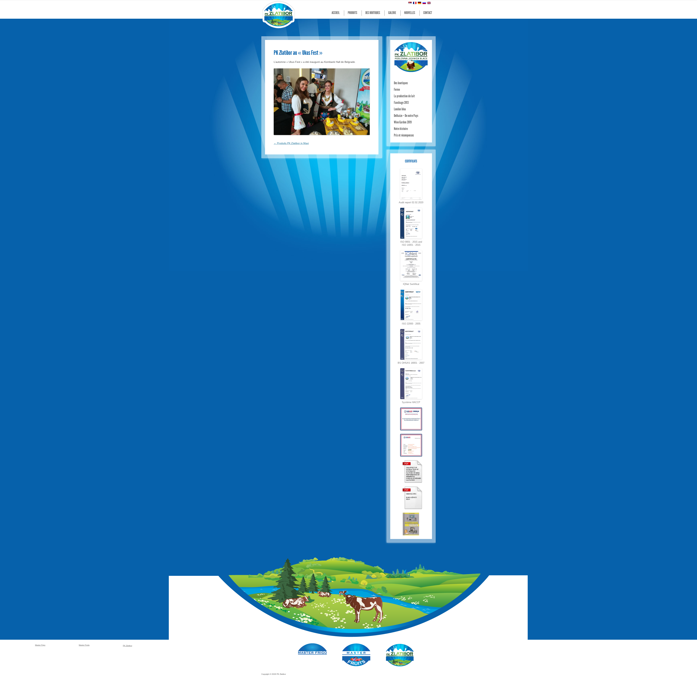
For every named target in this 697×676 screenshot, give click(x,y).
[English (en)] (429, 3)
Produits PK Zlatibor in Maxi (291, 143)
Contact (427, 13)
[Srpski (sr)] (410, 3)
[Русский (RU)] (424, 3)
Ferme (397, 89)
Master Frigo (312, 649)
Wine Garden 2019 (403, 122)
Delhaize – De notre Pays (406, 116)
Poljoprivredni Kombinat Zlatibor (278, 14)
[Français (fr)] (414, 3)
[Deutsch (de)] (419, 3)
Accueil (336, 13)
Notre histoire (401, 129)
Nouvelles (409, 13)
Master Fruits (356, 654)
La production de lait (404, 96)
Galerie (392, 13)
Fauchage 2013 (401, 103)
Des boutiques (372, 13)
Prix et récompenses (404, 135)
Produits (352, 13)
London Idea (400, 109)
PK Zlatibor (400, 655)
